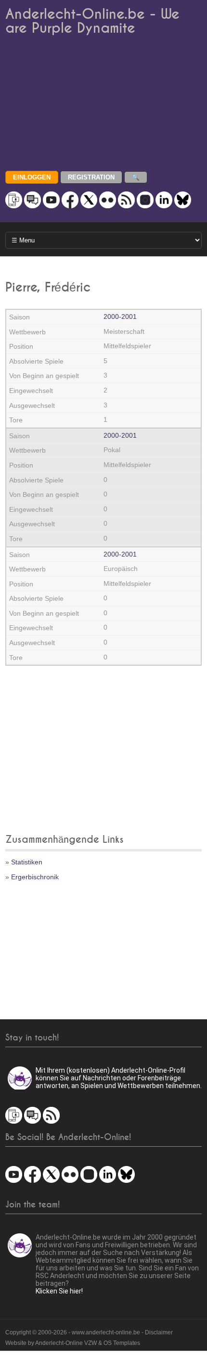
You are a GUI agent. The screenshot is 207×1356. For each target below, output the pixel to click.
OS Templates (122, 1343)
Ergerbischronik (35, 877)
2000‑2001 (120, 316)
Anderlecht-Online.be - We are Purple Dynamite (92, 21)
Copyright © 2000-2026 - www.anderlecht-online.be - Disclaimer (89, 1332)
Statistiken (26, 862)
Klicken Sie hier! (59, 1291)
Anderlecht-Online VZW (66, 1343)
